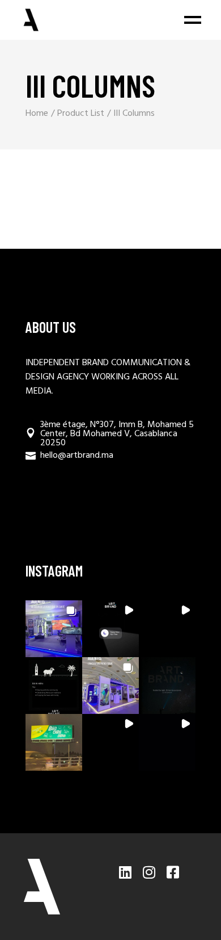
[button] (54, 628)
